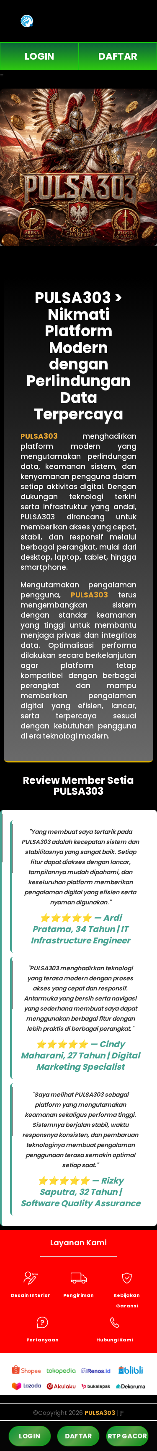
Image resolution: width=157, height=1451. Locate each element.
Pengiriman (78, 1295)
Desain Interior (30, 1295)
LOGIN (39, 56)
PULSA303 (39, 436)
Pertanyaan (42, 1339)
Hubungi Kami (114, 1339)
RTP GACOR (127, 1436)
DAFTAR (78, 1435)
